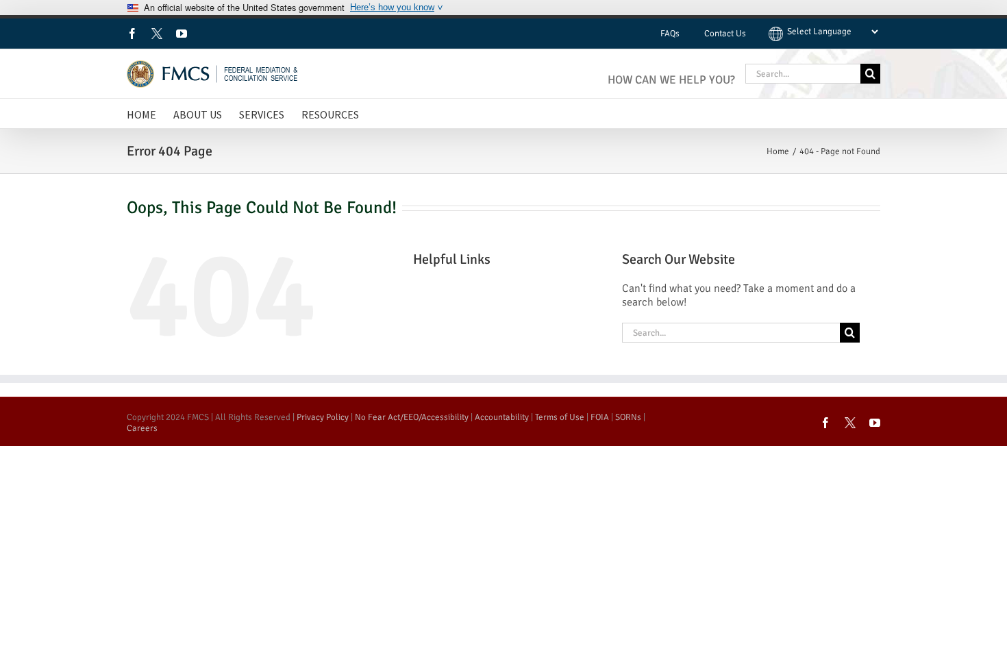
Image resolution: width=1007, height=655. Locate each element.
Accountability (502, 417)
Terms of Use (559, 417)
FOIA (599, 417)
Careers (142, 428)
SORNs (628, 417)
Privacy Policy (323, 417)
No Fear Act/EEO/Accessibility (412, 417)
